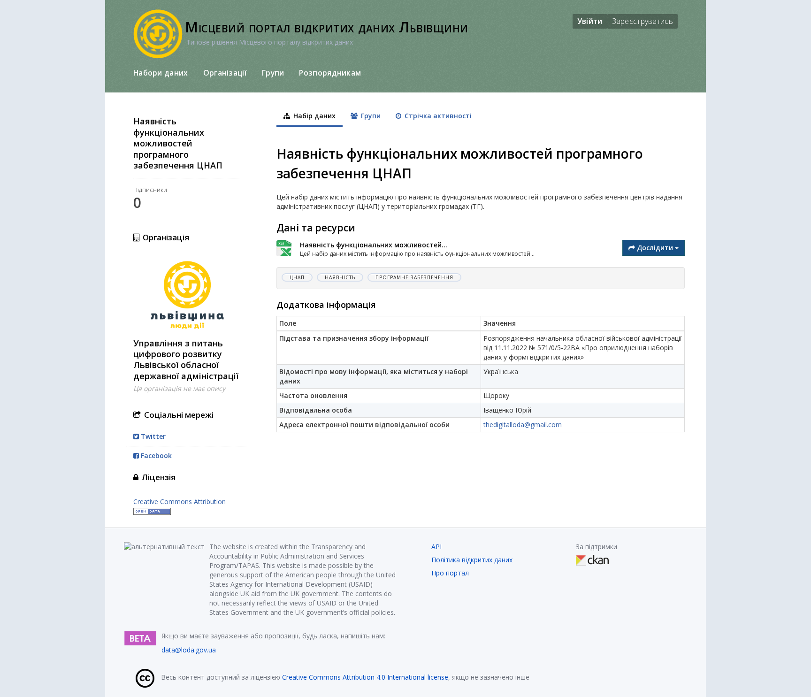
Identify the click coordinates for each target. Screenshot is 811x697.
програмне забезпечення (414, 277)
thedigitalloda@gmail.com (522, 424)
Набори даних (160, 73)
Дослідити (655, 247)
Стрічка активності (437, 115)
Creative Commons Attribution (179, 501)
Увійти (590, 21)
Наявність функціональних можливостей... (373, 244)
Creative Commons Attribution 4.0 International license (365, 677)
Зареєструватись (642, 21)
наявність (340, 277)
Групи (273, 73)
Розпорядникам (330, 73)
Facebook (155, 455)
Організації (225, 73)
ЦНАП (297, 277)
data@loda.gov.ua (188, 649)
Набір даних (313, 115)
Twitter (152, 436)
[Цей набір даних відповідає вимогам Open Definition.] (152, 510)
